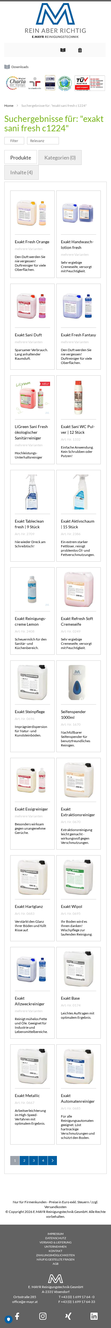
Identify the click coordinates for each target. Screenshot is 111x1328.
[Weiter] (52, 1160)
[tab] (20, 157)
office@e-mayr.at (25, 1302)
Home (8, 105)
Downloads (19, 67)
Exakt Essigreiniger (31, 809)
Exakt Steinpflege (30, 711)
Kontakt (55, 1251)
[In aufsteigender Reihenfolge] (61, 140)
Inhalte (21, 172)
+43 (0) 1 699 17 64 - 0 (77, 1297)
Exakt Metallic (27, 1095)
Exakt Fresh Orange (32, 241)
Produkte (20, 157)
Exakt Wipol (71, 906)
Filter (14, 140)
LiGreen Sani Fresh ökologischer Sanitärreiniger (31, 432)
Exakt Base (70, 998)
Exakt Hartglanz (29, 906)
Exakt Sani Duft (28, 334)
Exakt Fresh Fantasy (78, 334)
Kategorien (60, 157)
